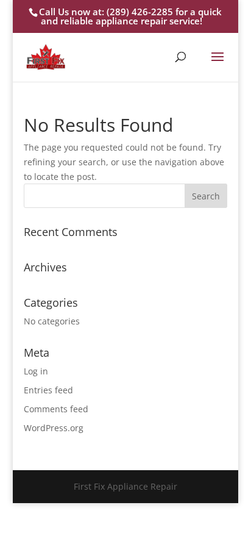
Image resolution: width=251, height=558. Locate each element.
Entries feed (48, 390)
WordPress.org (53, 428)
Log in (36, 371)
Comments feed (56, 409)
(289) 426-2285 (140, 11)
